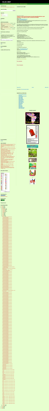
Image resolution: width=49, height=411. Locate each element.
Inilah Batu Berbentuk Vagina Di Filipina (6, 24)
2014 (2, 206)
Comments (3, 15)
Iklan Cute (20, 105)
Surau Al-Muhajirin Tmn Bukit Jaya (5, 152)
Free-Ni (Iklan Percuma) (22, 94)
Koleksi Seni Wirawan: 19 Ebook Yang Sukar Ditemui (8, 144)
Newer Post (19, 87)
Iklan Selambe (21, 99)
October (3, 210)
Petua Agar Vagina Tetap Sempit (5, 23)
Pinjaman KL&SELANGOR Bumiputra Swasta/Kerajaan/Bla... (7, 217)
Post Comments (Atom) (25, 89)
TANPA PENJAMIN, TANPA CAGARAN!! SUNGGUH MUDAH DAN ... (7, 270)
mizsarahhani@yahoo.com (24, 48)
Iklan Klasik (20, 106)
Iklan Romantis (21, 101)
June (3, 213)
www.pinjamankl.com (23, 19)
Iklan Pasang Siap (21, 107)
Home (33, 87)
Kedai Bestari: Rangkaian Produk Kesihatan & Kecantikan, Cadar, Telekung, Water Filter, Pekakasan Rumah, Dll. (7, 160)
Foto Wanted (21, 96)
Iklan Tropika (21, 98)
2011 (2, 406)
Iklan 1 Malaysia (21, 102)
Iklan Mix (20, 104)
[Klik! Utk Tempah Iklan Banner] (1, 47)
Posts (3, 14)
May (3, 214)
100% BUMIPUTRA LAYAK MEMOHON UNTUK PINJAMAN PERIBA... (8, 267)
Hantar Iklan (21, 100)
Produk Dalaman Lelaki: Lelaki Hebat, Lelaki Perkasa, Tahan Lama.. (7, 154)
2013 (2, 207)
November (3, 209)
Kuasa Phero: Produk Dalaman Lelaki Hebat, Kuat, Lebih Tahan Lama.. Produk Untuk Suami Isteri (8, 156)
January (3, 405)
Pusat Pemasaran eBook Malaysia (5, 150)
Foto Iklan (20, 95)
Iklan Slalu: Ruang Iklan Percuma (5, 151)
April (3, 215)
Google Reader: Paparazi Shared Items (6, 155)
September (4, 211)
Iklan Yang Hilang (21, 108)
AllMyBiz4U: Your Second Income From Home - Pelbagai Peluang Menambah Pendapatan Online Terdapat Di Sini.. (7, 168)
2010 (2, 407)
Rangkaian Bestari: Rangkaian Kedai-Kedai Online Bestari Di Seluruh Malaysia (8, 161)
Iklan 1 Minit (21, 97)
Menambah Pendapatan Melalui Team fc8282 (7, 153)
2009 (2, 408)
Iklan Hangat (21, 103)
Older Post (46, 87)
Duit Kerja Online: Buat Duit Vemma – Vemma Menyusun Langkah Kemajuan (7, 166)
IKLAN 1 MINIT (6, 2)
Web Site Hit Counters (4, 196)
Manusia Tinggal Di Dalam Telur (5, 27)
